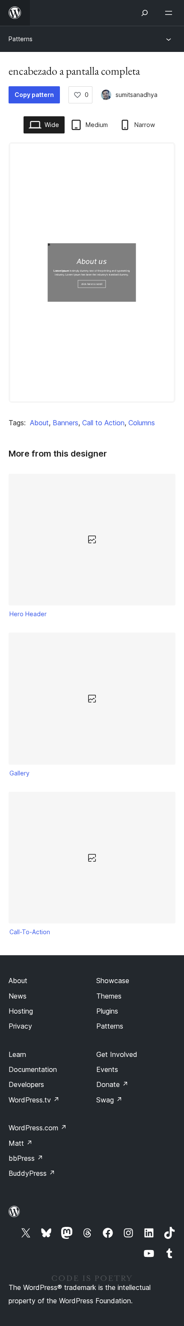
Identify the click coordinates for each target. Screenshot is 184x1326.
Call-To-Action (29, 931)
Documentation (33, 1069)
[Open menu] (170, 13)
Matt (21, 1143)
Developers (26, 1084)
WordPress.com (38, 1127)
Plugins (107, 1011)
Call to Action (103, 422)
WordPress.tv (34, 1100)
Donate (112, 1084)
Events (107, 1069)
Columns (141, 422)
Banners (65, 422)
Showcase (112, 980)
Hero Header (28, 614)
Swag (109, 1100)
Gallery (19, 773)
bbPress (26, 1158)
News (18, 996)
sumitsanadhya (136, 94)
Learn (17, 1054)
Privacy (20, 1026)
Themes (109, 996)
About (39, 422)
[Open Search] (145, 13)
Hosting (21, 1011)
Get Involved (116, 1054)
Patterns (21, 38)
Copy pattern (34, 94)
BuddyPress (32, 1173)
